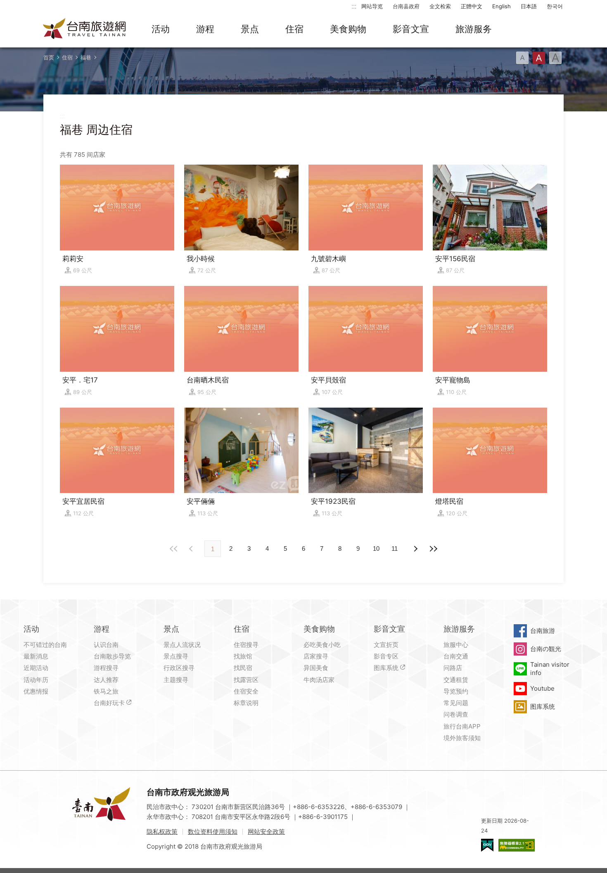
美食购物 (348, 29)
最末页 (433, 548)
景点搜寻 (176, 656)
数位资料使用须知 (212, 831)
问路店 (452, 668)
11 (394, 548)
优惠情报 (36, 691)
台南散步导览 (112, 656)
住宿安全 (246, 691)
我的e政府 (487, 845)
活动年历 (36, 680)
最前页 (174, 548)
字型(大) (555, 58)
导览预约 (455, 691)
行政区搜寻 (179, 668)
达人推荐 (106, 680)
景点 (250, 29)
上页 (415, 548)
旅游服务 (473, 29)
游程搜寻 (106, 668)
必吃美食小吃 (322, 645)
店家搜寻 (316, 656)
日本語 (529, 6)
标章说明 (246, 703)
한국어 (555, 6)
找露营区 (246, 680)
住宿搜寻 (246, 645)
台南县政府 (406, 6)
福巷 (86, 57)
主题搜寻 (176, 680)
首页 (48, 57)
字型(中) (539, 58)
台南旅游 (542, 631)
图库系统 (386, 668)
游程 (205, 29)
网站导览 (372, 6)
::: (353, 6)
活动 (161, 29)
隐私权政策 (162, 831)
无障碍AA (516, 845)
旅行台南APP (462, 726)
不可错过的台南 (45, 645)
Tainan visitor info (549, 669)
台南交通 (455, 656)
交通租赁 (455, 680)
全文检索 (440, 6)
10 (376, 548)
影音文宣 (411, 29)
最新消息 (36, 656)
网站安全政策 (266, 831)
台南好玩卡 (109, 703)
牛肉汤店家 (319, 680)
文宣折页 (386, 645)
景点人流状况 (182, 645)
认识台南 (106, 645)
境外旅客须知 (462, 738)
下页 (192, 548)
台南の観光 (545, 649)
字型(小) (522, 58)
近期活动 (36, 668)
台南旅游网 (84, 29)
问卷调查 (455, 714)
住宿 (294, 29)
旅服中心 (455, 645)
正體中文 (471, 6)
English (501, 6)
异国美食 (316, 668)
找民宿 (243, 668)
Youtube (542, 688)
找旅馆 (243, 656)
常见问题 (455, 703)
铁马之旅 (106, 691)
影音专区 (386, 656)
